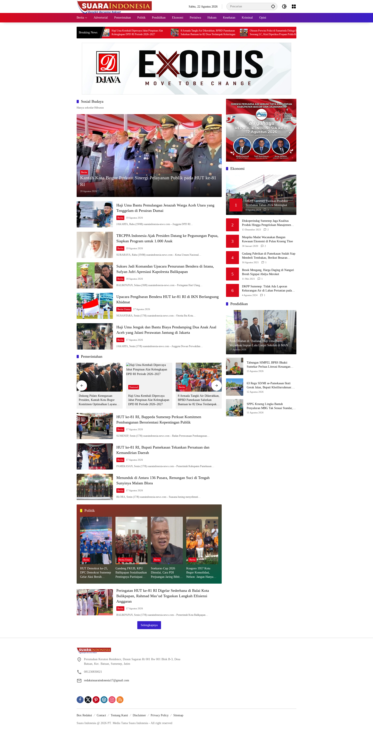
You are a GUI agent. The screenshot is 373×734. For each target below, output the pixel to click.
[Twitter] (88, 699)
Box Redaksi (84, 715)
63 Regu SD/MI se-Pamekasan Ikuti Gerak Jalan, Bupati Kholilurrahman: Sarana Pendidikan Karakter (269, 386)
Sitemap (178, 715)
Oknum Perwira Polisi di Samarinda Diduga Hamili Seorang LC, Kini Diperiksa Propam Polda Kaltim (241, 32)
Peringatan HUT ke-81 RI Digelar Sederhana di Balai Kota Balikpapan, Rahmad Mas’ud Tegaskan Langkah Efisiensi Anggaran (162, 595)
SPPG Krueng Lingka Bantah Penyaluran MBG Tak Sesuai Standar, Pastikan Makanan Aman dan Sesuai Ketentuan (270, 406)
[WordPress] (104, 699)
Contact (101, 715)
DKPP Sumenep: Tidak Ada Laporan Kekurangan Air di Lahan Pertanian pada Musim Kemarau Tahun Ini (267, 289)
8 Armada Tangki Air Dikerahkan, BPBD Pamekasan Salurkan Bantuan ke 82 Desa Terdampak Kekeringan (173, 32)
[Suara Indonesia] (114, 6)
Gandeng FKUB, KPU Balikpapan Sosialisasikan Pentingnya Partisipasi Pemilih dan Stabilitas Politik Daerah (131, 573)
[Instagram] (112, 699)
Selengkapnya (149, 625)
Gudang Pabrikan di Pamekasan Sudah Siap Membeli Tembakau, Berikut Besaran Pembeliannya (268, 256)
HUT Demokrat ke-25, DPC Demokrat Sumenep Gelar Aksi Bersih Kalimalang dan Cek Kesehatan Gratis (95, 573)
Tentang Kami (119, 715)
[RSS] (120, 699)
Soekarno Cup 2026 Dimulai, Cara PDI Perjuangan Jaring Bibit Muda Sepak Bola (165, 573)
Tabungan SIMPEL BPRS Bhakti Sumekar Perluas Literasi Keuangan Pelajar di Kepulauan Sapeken (268, 365)
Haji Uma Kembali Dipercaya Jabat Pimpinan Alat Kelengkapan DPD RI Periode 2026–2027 (102, 32)
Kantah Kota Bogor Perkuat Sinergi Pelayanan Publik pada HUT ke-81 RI (148, 181)
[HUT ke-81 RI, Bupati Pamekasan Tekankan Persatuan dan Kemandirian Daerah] (95, 456)
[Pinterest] (96, 699)
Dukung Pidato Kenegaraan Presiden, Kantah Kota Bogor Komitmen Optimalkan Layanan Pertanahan (98, 400)
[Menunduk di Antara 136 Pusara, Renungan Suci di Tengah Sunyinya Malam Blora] (95, 487)
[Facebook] (80, 699)
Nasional (133, 387)
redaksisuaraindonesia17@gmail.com (106, 680)
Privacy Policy (160, 715)
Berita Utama (123, 309)
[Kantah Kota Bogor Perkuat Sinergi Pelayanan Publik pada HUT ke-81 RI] (149, 155)
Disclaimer (139, 715)
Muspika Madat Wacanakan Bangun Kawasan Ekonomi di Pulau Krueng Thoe (267, 239)
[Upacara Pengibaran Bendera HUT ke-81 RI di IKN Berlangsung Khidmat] (95, 306)
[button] (273, 6)
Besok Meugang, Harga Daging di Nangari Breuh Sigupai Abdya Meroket (268, 272)
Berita (84, 172)
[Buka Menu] (293, 6)
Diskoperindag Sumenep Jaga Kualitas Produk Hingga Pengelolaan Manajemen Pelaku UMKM (266, 223)
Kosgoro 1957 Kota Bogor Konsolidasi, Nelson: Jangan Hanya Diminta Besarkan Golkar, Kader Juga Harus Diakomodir (202, 573)
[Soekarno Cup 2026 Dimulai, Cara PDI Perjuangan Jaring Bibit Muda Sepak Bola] (167, 540)
